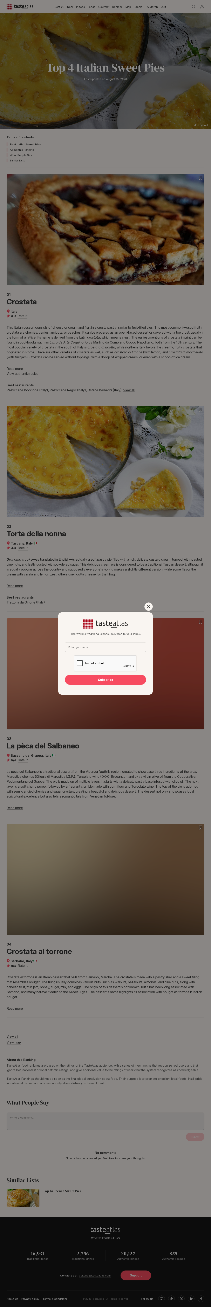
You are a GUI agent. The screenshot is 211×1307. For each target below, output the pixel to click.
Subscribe (105, 679)
